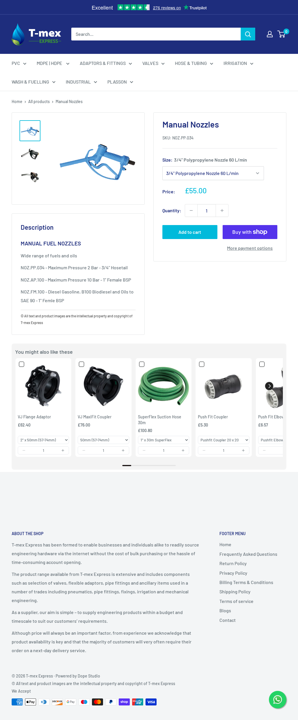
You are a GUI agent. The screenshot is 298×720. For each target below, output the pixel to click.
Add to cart (189, 232)
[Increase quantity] (222, 210)
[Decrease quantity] (191, 210)
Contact (227, 620)
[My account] (270, 34)
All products (39, 101)
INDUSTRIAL (78, 81)
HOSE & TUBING (191, 63)
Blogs (225, 610)
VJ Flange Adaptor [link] (34, 416)
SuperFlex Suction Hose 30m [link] (159, 419)
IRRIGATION (235, 63)
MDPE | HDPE (50, 63)
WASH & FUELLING (30, 81)
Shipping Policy (235, 591)
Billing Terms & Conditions (246, 582)
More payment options (250, 248)
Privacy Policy (233, 573)
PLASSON (117, 81)
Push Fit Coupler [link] (213, 416)
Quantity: (171, 210)
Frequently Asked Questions (248, 554)
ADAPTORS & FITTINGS (103, 63)
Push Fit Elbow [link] (271, 416)
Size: (204, 159)
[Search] (248, 34)
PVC (16, 63)
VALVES (150, 63)
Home (17, 101)
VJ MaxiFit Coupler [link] (94, 416)
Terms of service (236, 601)
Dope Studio (89, 675)
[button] (24, 450)
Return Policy (233, 563)
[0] (281, 34)
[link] (43, 386)
